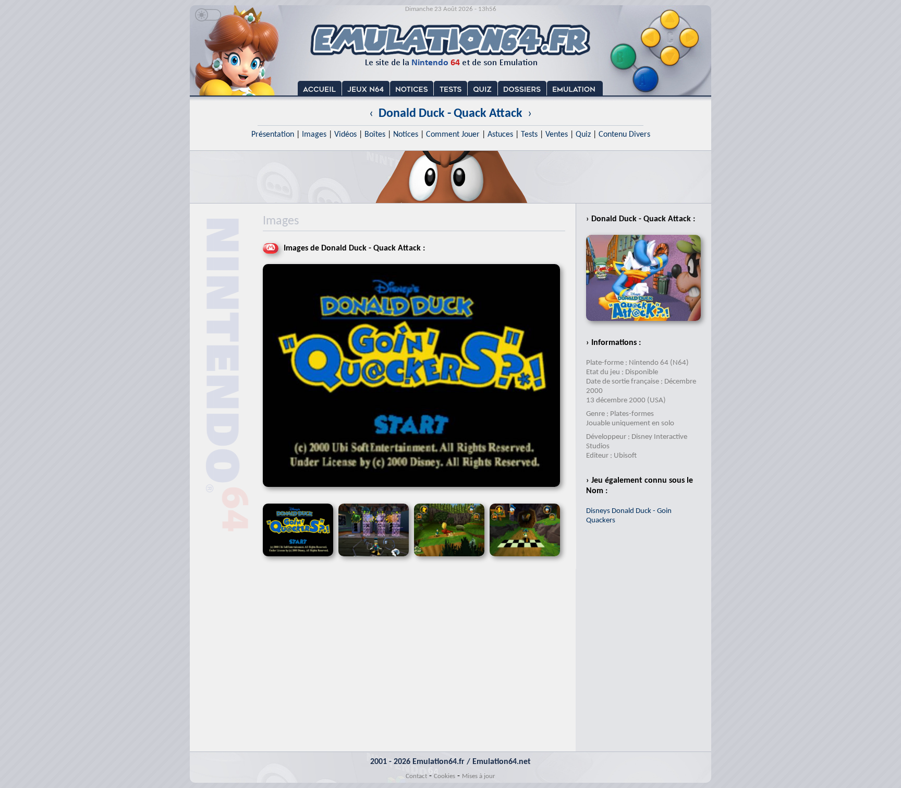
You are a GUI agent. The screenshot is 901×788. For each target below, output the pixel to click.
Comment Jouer (453, 134)
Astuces (500, 134)
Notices (405, 134)
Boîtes (374, 134)
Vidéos (345, 134)
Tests (529, 134)
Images (314, 134)
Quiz (583, 134)
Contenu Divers (624, 134)
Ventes (556, 134)
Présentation (272, 134)
